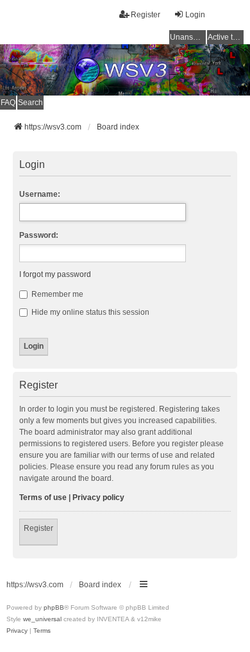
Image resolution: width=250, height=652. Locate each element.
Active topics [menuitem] (226, 37)
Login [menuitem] (195, 14)
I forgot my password (55, 274)
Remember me (56, 294)
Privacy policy (98, 497)
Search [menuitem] (30, 102)
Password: (38, 235)
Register (38, 528)
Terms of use (43, 497)
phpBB (54, 607)
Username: (39, 194)
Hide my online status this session (89, 312)
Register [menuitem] (145, 14)
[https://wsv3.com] (125, 70)
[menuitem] (17, 631)
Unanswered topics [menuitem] (188, 37)
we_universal (42, 619)
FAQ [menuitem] (8, 102)
